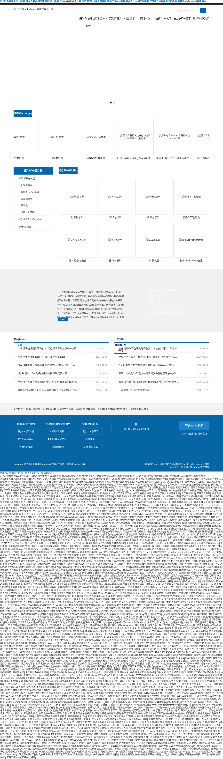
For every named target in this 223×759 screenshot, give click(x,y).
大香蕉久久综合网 (125, 675)
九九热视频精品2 (104, 563)
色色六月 (46, 742)
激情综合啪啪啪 (12, 552)
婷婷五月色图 (124, 605)
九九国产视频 (119, 666)
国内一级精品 (62, 707)
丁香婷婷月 (186, 578)
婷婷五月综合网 (90, 522)
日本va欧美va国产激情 (137, 616)
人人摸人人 (41, 561)
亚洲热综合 (56, 625)
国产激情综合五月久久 (80, 651)
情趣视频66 (99, 619)
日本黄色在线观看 (124, 528)
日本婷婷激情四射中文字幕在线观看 (22, 690)
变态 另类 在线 (131, 649)
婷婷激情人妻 (74, 669)
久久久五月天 (88, 678)
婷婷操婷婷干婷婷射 (30, 519)
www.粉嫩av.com (126, 484)
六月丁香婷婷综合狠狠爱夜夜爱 (51, 716)
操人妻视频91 (105, 517)
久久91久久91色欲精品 (165, 537)
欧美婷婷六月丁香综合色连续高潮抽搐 (117, 654)
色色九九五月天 (77, 693)
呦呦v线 (151, 672)
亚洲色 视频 (144, 566)
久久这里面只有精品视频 (167, 675)
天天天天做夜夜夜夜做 (15, 490)
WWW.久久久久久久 (32, 558)
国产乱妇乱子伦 (117, 737)
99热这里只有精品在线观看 (99, 566)
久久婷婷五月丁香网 (209, 716)
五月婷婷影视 (160, 478)
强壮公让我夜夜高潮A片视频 (77, 701)
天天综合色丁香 (99, 643)
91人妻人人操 (85, 619)
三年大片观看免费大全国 (107, 555)
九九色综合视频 (54, 701)
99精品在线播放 (137, 602)
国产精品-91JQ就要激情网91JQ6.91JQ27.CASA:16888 (70, 596)
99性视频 (37, 563)
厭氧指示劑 (77, 217)
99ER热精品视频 (177, 490)
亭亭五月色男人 (69, 690)
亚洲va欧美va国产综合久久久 (135, 631)
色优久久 (186, 651)
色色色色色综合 (115, 619)
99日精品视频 (65, 508)
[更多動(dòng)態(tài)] (202, 340)
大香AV (99, 678)
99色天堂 (4, 669)
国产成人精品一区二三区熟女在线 (168, 728)
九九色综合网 (74, 590)
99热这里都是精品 (40, 552)
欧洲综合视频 (203, 734)
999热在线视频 (174, 596)
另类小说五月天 (37, 649)
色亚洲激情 (194, 517)
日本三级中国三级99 (173, 634)
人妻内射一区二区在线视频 (121, 646)
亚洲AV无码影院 (212, 649)
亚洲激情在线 (156, 593)
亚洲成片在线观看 (176, 742)
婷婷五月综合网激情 (42, 493)
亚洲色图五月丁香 (102, 698)
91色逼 (166, 540)
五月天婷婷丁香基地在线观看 (23, 625)
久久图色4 (215, 605)
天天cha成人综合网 (185, 625)
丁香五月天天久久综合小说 (131, 499)
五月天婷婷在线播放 (156, 552)
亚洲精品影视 (38, 613)
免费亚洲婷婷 (132, 754)
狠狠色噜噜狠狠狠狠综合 (86, 493)
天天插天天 (79, 508)
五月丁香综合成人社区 (154, 737)
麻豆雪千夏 (29, 587)
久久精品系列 (141, 613)
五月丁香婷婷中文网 (93, 558)
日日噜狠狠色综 (108, 484)
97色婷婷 (164, 722)
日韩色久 (50, 566)
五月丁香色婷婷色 (173, 528)
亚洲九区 (216, 525)
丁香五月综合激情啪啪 (193, 637)
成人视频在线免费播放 (165, 654)
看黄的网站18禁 (206, 587)
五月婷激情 (146, 575)
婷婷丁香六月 (199, 628)
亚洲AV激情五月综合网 (186, 698)
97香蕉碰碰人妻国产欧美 (188, 704)
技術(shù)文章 (163, 18)
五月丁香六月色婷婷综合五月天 (116, 739)
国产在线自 (112, 514)
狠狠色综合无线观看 (85, 687)
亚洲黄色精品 (188, 710)
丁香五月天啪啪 (21, 537)
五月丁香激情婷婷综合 (71, 631)
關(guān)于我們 (107, 18)
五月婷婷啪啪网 (136, 701)
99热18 (27, 496)
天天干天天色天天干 (10, 722)
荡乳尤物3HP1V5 (15, 619)
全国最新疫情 (188, 493)
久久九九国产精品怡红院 (57, 478)
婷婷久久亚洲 (113, 478)
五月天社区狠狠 (29, 663)
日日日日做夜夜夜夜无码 (42, 537)
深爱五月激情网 (134, 737)
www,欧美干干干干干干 (105, 710)
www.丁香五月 (148, 519)
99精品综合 (187, 695)
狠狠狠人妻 (18, 672)
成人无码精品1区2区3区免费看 (41, 637)
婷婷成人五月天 (123, 722)
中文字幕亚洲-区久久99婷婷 (96, 543)
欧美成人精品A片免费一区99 (62, 619)
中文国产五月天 (211, 739)
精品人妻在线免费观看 (209, 713)
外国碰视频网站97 (81, 528)
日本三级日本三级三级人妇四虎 (88, 481)
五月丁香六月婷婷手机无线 (137, 578)
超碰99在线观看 (88, 552)
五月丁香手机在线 (90, 628)
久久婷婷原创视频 (32, 602)
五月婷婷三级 (55, 622)
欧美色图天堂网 (150, 745)
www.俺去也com (120, 690)
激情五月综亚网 (105, 496)
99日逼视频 (85, 731)
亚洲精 (172, 549)
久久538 (90, 681)
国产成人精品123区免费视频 (20, 713)
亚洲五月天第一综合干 (115, 678)
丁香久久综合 (208, 572)
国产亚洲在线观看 (194, 634)
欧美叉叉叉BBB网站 (84, 599)
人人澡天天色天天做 (121, 493)
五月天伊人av (20, 748)
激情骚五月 (101, 681)
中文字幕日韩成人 (151, 511)
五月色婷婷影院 (79, 707)
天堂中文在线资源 (41, 754)
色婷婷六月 (176, 622)
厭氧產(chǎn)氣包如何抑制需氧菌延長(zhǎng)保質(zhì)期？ (48, 390)
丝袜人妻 (195, 581)
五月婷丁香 (31, 517)
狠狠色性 (107, 534)
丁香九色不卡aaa (183, 687)
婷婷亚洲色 (50, 508)
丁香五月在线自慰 (9, 519)
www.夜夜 (215, 511)
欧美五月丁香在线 (52, 555)
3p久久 (205, 719)
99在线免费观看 (165, 628)
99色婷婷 (126, 590)
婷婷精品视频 (81, 634)
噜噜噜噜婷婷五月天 (182, 502)
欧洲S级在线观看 (188, 587)
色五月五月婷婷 (94, 508)
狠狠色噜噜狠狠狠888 (122, 505)
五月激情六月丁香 (59, 572)
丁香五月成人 (135, 587)
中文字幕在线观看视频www (27, 607)
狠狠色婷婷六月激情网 (73, 654)
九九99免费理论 (154, 499)
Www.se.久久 (55, 643)
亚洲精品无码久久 (208, 561)
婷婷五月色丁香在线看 (173, 561)
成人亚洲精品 (64, 528)
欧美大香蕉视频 (136, 663)
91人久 (9, 695)
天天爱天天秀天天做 (181, 613)
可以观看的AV (25, 622)
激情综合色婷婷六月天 (140, 678)
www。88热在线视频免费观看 (123, 540)
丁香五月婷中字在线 (192, 496)
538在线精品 (208, 581)
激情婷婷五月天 (91, 669)
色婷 (58, 537)
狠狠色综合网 (209, 490)
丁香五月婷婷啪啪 (76, 742)
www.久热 (103, 552)
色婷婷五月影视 (84, 698)
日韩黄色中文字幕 (22, 493)
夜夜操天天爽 (174, 534)
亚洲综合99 (69, 578)
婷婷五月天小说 (40, 660)
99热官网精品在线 (69, 490)
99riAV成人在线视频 (89, 646)
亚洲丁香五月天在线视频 (35, 675)
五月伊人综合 (49, 602)
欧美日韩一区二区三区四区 (178, 607)
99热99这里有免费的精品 (194, 499)
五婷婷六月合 (128, 555)
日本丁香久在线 (35, 543)
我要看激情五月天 (140, 710)
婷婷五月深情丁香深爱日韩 (196, 525)
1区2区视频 (39, 681)
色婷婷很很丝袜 (69, 657)
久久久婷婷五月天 (161, 502)
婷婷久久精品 (146, 619)
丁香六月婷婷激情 (52, 666)
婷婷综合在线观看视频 (198, 748)
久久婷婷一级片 (12, 663)
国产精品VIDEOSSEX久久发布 (71, 517)
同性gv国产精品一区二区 (121, 552)
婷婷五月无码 (103, 649)
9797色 (14, 754)
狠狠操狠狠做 (176, 666)
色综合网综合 (100, 651)
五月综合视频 (86, 555)
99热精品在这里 (143, 502)
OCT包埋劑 (115, 217)
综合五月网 (41, 525)
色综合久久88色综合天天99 (60, 722)
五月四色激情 (129, 634)
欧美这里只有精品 (202, 737)
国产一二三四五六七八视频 (39, 698)
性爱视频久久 (153, 751)
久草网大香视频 (144, 478)
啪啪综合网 (172, 739)
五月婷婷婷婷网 (192, 754)
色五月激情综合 (123, 593)
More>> (63, 319)
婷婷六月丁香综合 (187, 713)
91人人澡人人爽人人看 (82, 540)
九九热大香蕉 (202, 605)
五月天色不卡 (25, 654)
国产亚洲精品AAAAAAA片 (120, 625)
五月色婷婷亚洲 (36, 748)
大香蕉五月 (161, 514)
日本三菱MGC (28, 212)
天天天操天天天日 (98, 634)
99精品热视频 (77, 613)
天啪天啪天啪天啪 (203, 654)
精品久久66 (6, 607)
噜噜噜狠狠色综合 (77, 716)
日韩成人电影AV (200, 651)
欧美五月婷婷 (213, 593)
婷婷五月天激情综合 (35, 684)
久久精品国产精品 (123, 751)
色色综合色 (16, 587)
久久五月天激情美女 (125, 487)
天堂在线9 (91, 613)
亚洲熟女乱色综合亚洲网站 (64, 646)
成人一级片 (40, 751)
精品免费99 (82, 514)
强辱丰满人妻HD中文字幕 (106, 631)
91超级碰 (165, 663)
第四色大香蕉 (25, 549)
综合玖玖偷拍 (38, 701)
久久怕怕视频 (61, 640)
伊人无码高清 (59, 742)
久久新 (165, 613)
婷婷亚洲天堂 (126, 537)
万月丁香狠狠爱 (16, 517)
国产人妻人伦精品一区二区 (81, 695)
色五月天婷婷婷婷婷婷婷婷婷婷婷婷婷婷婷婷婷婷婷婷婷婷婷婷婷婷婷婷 (151, 517)
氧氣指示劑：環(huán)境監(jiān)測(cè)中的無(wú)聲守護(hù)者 (149, 381)
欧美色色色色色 (142, 704)
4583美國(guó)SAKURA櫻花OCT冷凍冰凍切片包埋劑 (59, 439)
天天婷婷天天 (126, 742)
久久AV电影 (68, 484)
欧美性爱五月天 (16, 481)
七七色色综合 (133, 599)
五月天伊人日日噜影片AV (127, 716)
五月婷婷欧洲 (204, 701)
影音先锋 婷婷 (58, 552)
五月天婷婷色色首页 (114, 616)
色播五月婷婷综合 (45, 499)
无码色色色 (53, 631)
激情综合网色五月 (32, 596)
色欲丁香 (107, 707)
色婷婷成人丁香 (138, 672)
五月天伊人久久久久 (27, 590)
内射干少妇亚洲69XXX (103, 731)
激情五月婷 (147, 734)
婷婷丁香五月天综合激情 (113, 628)
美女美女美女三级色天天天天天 (33, 511)
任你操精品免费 (46, 707)
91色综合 (164, 622)
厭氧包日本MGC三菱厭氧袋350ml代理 (170, 158)
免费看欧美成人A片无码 (199, 522)
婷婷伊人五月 (176, 505)
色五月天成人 (147, 572)
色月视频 (60, 610)
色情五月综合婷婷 (23, 522)
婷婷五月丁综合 (91, 739)
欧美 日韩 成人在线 (52, 719)
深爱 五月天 (64, 710)
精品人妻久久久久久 (193, 546)
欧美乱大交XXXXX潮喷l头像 (131, 490)
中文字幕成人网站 (17, 605)
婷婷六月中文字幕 (138, 660)
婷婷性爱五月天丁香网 (26, 725)
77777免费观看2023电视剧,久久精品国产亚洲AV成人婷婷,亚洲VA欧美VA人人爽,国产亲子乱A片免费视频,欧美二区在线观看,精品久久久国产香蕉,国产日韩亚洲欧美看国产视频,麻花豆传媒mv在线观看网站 (103, 1)
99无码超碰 (14, 478)
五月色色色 (82, 745)
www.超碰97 (164, 563)
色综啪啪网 (20, 719)
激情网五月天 (74, 558)
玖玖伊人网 (9, 728)
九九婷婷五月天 (120, 602)
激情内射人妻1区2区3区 (95, 525)
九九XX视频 (50, 558)
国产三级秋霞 (134, 693)
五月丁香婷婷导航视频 (125, 566)
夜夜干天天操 (150, 684)
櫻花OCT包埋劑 (88, 158)
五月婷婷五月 (95, 663)
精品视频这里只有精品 (162, 487)
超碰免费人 (119, 534)
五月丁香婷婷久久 (185, 734)
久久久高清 (71, 502)
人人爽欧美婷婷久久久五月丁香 (91, 607)
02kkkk (59, 605)
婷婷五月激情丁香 (211, 517)
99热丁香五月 (150, 690)
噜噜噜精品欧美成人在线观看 (176, 511)
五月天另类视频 (27, 561)
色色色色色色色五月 (103, 722)
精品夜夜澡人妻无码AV (62, 607)
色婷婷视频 (74, 637)
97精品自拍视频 (152, 561)
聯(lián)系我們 (201, 18)
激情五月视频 (101, 734)
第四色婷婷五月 (80, 478)
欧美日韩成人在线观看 (208, 666)
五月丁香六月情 (18, 543)
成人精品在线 (197, 514)
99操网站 (68, 634)
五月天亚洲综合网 (117, 572)
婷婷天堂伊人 (79, 725)
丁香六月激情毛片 (44, 616)
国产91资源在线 (192, 610)
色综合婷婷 (68, 687)
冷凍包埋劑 (49, 158)
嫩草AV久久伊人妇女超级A (159, 584)
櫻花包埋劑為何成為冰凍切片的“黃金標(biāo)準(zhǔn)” (47, 365)
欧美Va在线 (121, 587)
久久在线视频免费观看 (204, 590)
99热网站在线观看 (22, 710)
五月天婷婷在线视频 (46, 587)
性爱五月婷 (60, 590)
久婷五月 (205, 616)
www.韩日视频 (122, 558)
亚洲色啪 (25, 613)
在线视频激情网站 (83, 734)
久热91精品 (73, 552)
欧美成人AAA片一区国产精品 (144, 657)
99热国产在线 (172, 716)
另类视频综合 (53, 599)
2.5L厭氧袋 (26, 185)
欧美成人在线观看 (22, 578)
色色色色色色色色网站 (170, 525)
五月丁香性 (12, 757)
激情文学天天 (7, 719)
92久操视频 (89, 748)
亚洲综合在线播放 (200, 484)
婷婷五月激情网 (41, 522)
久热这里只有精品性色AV (136, 643)
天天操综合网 (56, 672)
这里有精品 (108, 575)
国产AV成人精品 (110, 640)
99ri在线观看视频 (106, 546)
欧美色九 (185, 484)
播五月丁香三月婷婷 (131, 713)
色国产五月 (91, 654)
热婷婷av (37, 578)
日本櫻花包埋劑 (77, 260)
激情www (69, 672)
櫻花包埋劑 (115, 260)
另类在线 (144, 540)
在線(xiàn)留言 (182, 18)
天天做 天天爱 (189, 675)
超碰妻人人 (116, 649)
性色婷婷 (92, 517)
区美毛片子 (199, 607)
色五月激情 (14, 555)
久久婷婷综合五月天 (190, 690)
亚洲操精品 (120, 693)
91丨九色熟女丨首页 (99, 561)
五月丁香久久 (197, 657)
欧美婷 (78, 525)
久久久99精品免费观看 (177, 616)
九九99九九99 (185, 537)
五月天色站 (202, 625)
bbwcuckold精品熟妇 (60, 725)
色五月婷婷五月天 (130, 607)
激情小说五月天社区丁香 (129, 684)
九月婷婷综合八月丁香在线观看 (33, 734)
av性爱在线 (54, 654)
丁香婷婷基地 (23, 728)
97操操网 (204, 599)
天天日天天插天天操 (180, 722)
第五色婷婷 (133, 572)
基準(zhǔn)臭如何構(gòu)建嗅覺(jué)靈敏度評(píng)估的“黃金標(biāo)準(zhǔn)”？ (149, 373)
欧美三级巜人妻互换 (64, 698)
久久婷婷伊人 (187, 605)
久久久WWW (88, 649)
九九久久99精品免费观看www (43, 731)
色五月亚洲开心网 (37, 490)
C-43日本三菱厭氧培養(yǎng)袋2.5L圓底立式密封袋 (59, 431)
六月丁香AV (57, 522)
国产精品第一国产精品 (48, 514)
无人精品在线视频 (174, 754)
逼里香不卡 (56, 663)
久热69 (208, 634)
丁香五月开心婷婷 (31, 737)
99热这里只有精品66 (184, 745)
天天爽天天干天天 (177, 552)
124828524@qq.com (169, 307)
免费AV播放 (115, 634)
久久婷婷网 (105, 522)
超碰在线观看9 (192, 505)
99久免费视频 (185, 654)
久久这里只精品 (192, 619)
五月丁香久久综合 (167, 693)
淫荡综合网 (155, 634)
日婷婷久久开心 (8, 734)
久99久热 (109, 558)
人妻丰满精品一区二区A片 (156, 587)
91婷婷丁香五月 (32, 502)
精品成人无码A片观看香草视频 (64, 561)
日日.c (64, 693)
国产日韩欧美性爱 (13, 602)
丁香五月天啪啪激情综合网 (194, 660)
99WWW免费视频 (145, 675)
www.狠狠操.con (105, 725)
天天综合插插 (179, 522)
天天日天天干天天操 (61, 754)
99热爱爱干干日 (166, 704)
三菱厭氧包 (26, 198)
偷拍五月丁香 (178, 748)
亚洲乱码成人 (128, 669)
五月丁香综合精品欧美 (152, 716)
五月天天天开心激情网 (138, 666)
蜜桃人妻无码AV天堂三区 (89, 622)
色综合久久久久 (128, 640)
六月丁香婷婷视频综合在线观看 (80, 496)
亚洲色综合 (175, 751)
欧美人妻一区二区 (134, 725)
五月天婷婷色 (47, 610)
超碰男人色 (108, 528)
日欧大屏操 (162, 672)
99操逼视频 (49, 593)
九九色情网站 (151, 722)
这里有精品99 (96, 578)
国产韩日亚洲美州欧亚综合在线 (195, 681)
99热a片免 (155, 540)
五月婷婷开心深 (172, 499)
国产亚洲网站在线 (124, 481)
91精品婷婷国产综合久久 (187, 572)
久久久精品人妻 (77, 681)
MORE (202, 115)
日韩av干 (137, 581)
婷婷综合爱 (177, 610)
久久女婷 (203, 698)
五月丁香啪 (105, 602)
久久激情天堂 (60, 651)
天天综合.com (213, 596)
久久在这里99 (88, 519)
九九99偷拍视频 (79, 751)
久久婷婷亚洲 (162, 558)
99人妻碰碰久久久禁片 (19, 563)
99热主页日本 (171, 725)
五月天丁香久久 (201, 511)
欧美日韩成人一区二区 (82, 511)
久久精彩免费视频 (121, 522)
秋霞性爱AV (160, 619)
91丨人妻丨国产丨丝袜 (33, 722)
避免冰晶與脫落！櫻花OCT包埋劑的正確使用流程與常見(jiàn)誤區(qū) (149, 356)
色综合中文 (61, 748)
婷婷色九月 (33, 695)
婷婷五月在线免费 (105, 695)
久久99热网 (117, 561)
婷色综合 (140, 552)
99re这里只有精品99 (195, 566)
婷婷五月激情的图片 (30, 742)
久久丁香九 (156, 710)
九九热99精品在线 (112, 622)
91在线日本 (18, 637)
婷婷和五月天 (107, 587)
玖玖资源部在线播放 (137, 719)
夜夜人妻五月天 (54, 634)
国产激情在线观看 (24, 716)
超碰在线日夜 (159, 534)
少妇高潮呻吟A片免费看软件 (86, 575)
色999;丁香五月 (86, 563)
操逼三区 (32, 707)
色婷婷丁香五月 (99, 487)
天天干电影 (153, 622)
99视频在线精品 (101, 754)
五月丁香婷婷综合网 (92, 616)
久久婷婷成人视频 (148, 525)
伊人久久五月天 (119, 660)
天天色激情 (114, 607)
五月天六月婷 (203, 493)
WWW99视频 (196, 693)
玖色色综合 (199, 596)
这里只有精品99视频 (143, 493)
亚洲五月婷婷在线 (200, 487)
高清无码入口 (27, 616)
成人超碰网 (18, 651)
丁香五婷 (119, 725)
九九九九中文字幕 (174, 481)
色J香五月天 (31, 481)
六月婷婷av (83, 499)
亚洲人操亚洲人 (72, 531)
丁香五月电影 (24, 528)
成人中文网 (189, 528)
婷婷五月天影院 (140, 593)
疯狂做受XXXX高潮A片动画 (185, 663)
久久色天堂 (183, 693)
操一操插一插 (32, 610)
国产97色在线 (166, 745)
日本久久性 (83, 666)
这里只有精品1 (148, 681)
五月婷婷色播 (46, 590)
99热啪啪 (175, 637)
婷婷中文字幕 (190, 575)
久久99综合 (184, 731)
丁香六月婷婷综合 (134, 561)
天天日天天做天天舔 (146, 484)
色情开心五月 (163, 637)
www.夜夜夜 (199, 540)
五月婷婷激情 (176, 672)
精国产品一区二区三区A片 (161, 625)
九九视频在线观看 (171, 496)
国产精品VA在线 (112, 590)
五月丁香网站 (64, 575)
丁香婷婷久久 (115, 704)
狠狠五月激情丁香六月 (136, 610)
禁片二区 (86, 637)
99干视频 (213, 631)
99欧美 (48, 651)
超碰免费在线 (110, 508)
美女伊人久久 (189, 534)
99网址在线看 (28, 499)
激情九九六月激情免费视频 (95, 728)
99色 (18, 534)
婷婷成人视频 (37, 508)
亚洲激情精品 (153, 522)
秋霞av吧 (166, 522)
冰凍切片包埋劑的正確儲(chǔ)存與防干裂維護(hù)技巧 (47, 348)
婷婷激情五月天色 (68, 731)
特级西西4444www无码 (182, 508)
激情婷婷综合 (79, 505)
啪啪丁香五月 (170, 640)
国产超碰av (6, 651)
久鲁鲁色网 (133, 543)
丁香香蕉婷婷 (27, 525)
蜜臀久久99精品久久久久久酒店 (112, 657)
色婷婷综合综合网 (107, 581)
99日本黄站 (149, 713)
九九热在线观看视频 (158, 508)
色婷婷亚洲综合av (136, 563)
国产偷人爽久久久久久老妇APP (45, 484)
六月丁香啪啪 (194, 643)
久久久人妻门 (7, 716)
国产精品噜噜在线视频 (152, 607)
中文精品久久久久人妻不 (199, 558)
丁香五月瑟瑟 (15, 657)
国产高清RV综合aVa (170, 695)
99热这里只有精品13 (73, 625)
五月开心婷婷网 (175, 619)
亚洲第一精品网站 (144, 698)
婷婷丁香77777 (83, 722)
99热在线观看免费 (53, 531)
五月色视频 (20, 695)
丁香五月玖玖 (31, 640)
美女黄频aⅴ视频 (92, 640)
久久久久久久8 (26, 693)
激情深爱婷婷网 (201, 687)
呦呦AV (36, 704)
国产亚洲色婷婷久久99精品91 (128, 707)
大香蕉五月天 (143, 487)
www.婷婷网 (38, 528)
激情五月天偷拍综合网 (190, 739)
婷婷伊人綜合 (70, 666)
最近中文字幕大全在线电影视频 (29, 634)
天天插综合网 (192, 478)
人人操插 (10, 487)
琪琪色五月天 (174, 669)
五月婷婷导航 (118, 543)
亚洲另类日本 (34, 719)
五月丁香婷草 (68, 514)
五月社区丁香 (76, 640)
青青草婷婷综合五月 (178, 514)
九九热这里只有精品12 (130, 514)
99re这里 (28, 572)
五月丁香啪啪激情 (48, 481)
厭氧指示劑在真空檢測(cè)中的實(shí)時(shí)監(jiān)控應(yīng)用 (48, 381)
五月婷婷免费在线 (147, 628)
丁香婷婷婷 (90, 593)
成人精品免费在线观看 (75, 605)
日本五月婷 (36, 546)
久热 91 (91, 725)
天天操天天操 (172, 660)
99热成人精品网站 (201, 725)
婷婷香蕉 (12, 549)
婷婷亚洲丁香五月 (211, 619)
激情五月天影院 (161, 575)
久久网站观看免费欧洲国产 (22, 628)
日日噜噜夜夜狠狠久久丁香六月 (26, 505)
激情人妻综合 (128, 478)
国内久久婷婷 (139, 590)
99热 (151, 610)
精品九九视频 (63, 593)
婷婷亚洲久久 (157, 481)
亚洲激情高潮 (10, 643)
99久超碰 (195, 616)
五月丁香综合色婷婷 (175, 643)
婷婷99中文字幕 (153, 707)
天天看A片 (172, 646)
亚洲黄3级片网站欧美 (58, 751)
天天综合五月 (101, 737)
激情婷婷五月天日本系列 (47, 693)
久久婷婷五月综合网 (96, 625)
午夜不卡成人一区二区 (68, 543)
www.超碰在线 (157, 731)
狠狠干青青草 (185, 590)
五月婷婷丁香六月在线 (134, 531)
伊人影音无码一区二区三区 (201, 552)
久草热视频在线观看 (31, 555)
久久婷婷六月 (32, 678)
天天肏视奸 (198, 722)
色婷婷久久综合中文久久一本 (145, 687)
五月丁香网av (183, 487)
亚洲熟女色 (124, 508)
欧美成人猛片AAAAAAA (127, 575)
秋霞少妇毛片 (138, 522)
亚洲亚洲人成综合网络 (53, 502)
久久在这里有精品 (113, 578)
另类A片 (121, 511)
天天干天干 (30, 514)
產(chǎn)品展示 (126, 18)
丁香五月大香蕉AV (9, 616)
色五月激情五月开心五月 (100, 716)
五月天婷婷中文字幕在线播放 (104, 584)
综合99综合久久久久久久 (12, 599)
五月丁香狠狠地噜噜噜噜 (18, 540)
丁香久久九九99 (100, 719)
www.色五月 (86, 737)
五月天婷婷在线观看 (10, 737)
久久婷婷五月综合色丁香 (128, 695)
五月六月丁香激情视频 (73, 537)
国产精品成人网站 (105, 684)
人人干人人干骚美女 (165, 543)
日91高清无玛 (194, 490)
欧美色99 (105, 493)
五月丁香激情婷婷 (202, 519)
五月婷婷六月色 (88, 490)
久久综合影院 (147, 543)
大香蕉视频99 (109, 672)
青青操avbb (94, 605)
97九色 (45, 607)
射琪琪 (92, 745)
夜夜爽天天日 (127, 584)
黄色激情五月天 (183, 628)
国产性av (205, 505)
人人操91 (13, 739)
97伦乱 (174, 587)
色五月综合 (176, 575)
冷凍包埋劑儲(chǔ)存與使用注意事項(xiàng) (41, 356)
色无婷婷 (25, 552)
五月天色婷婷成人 (154, 725)
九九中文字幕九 (70, 555)
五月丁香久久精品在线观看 (202, 602)
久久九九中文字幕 (13, 675)
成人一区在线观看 (63, 493)
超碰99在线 (136, 690)
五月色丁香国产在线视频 (16, 508)
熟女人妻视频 (171, 555)
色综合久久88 (179, 701)
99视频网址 (203, 675)
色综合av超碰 (199, 613)
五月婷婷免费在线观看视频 (36, 745)
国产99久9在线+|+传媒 (134, 622)
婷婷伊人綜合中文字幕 (176, 602)
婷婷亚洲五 (137, 722)
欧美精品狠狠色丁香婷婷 (69, 581)
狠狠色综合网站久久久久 (182, 631)
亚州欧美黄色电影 (164, 698)
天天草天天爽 (131, 619)
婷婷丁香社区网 (116, 681)
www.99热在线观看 (167, 519)
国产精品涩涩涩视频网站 (129, 546)
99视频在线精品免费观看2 (149, 569)
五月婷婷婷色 (90, 581)
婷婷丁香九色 (39, 496)
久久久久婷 (78, 593)
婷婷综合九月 (185, 519)
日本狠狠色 (139, 751)
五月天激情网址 (139, 508)
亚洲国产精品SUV (22, 660)
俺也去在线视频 (95, 693)
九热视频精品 (15, 584)
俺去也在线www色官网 (92, 531)
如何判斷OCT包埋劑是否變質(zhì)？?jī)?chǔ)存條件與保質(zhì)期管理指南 (149, 348)
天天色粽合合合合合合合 (88, 672)
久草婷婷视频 (103, 599)
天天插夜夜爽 (102, 502)
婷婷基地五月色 (82, 719)
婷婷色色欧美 (140, 739)
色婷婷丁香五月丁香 (77, 584)
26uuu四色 (47, 737)
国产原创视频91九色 (167, 681)
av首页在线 (54, 657)
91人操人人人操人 (164, 572)
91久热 (90, 502)
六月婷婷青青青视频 (110, 713)
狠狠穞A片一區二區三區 (57, 540)
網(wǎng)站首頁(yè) (88, 21)
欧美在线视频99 (157, 739)
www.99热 (149, 514)
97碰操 (50, 496)
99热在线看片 (157, 643)
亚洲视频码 (197, 731)
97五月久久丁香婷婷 (157, 490)
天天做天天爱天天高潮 (78, 675)
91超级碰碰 (23, 581)
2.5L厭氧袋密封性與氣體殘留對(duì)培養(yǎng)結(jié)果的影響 (149, 365)
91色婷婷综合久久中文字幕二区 (67, 549)
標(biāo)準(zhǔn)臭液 (29, 219)
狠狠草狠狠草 (214, 613)
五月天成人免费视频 (66, 499)
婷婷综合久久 (17, 669)
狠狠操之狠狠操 (72, 649)
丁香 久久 (44, 625)
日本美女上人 (120, 701)
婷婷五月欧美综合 (156, 531)
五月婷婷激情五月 (199, 549)
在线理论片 (66, 546)
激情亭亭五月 (19, 707)
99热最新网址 (54, 687)
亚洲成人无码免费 (15, 678)
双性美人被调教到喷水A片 (76, 643)
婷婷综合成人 (126, 613)
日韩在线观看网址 (186, 543)
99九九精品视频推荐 (188, 640)
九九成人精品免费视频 (11, 514)
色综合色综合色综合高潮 (122, 728)
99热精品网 (177, 566)
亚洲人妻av (67, 734)
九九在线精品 (182, 657)
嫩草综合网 (207, 610)
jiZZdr (104, 646)
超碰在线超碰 (154, 496)
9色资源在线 (41, 569)
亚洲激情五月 (186, 569)
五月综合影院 (115, 643)
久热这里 (186, 669)
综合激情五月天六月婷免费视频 (148, 605)
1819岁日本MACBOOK (70, 739)
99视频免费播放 (8, 622)
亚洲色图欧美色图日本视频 (13, 484)
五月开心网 (24, 754)
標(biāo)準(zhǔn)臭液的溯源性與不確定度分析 (42, 373)
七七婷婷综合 (138, 596)
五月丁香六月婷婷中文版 (167, 493)
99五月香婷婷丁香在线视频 (51, 628)
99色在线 (68, 719)
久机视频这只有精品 (181, 540)
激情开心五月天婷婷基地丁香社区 (183, 719)
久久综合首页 (186, 555)
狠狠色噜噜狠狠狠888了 (138, 534)
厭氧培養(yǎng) (26, 178)
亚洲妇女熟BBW (14, 666)
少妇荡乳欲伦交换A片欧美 (71, 602)
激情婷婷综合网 (204, 528)
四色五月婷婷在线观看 (84, 546)
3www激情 (171, 731)
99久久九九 (168, 707)
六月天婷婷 (189, 666)
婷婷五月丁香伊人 (143, 537)
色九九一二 (103, 745)
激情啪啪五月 (212, 514)
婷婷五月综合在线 (156, 596)
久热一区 (67, 713)
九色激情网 (211, 669)
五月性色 (131, 628)
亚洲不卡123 (25, 739)
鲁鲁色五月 (213, 628)
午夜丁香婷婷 (23, 487)
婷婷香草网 (78, 566)
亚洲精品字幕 (172, 605)
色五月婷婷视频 (42, 549)
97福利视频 (134, 519)
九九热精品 (92, 537)
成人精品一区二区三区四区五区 (113, 687)
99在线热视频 (142, 481)
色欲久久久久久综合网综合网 (15, 701)
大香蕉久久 (38, 478)
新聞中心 (145, 18)
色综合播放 (191, 561)
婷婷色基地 (53, 490)
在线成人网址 (95, 707)
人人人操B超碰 (178, 558)
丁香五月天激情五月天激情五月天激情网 (51, 487)
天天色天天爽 (125, 581)
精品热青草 (94, 751)
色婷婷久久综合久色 (56, 584)
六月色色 (187, 596)
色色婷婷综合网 (160, 666)
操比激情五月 (148, 599)
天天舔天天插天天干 (92, 590)
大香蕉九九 (215, 698)
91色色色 (203, 584)
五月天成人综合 (172, 710)
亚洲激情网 (181, 707)
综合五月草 (92, 602)
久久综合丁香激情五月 (169, 684)
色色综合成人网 (82, 487)
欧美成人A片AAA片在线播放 (157, 581)
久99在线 (28, 657)
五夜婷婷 (23, 649)
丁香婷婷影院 (99, 572)
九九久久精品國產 (52, 578)
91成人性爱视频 (110, 549)
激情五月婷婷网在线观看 (48, 713)
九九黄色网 (200, 695)
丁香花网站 (13, 525)
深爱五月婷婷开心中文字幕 (202, 707)
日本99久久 (143, 634)
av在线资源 (52, 613)
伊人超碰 (49, 748)
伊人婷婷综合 (116, 610)
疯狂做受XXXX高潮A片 (142, 558)
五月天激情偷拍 (97, 478)
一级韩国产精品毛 (15, 610)
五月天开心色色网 (17, 731)
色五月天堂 (65, 505)
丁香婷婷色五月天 (15, 684)
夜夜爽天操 (148, 546)
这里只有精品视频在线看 (85, 713)
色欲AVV (215, 734)
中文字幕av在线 (93, 549)
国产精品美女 (73, 628)
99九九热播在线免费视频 (141, 651)
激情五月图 (69, 622)
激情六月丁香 (152, 663)
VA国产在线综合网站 (194, 593)
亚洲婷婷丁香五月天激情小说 (77, 704)
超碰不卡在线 (123, 596)
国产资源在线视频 (188, 646)
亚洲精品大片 (117, 754)
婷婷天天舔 (39, 566)
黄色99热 (55, 734)
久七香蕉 (109, 481)
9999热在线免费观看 (88, 587)
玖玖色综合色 (73, 728)
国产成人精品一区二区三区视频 (119, 569)
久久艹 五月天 (134, 511)
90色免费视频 (51, 505)
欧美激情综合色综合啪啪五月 (122, 637)
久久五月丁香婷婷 (118, 525)
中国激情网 (211, 637)
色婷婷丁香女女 (113, 531)
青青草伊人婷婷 (23, 704)
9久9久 (82, 502)
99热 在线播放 (63, 566)
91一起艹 (96, 528)
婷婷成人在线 (159, 646)
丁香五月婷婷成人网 (105, 511)
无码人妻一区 (132, 681)
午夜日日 (44, 695)
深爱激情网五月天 (136, 496)
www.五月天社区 (48, 678)
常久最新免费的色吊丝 (36, 672)
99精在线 (133, 525)
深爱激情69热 (144, 646)
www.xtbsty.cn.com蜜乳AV (41, 605)
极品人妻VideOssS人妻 (103, 675)
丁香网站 (139, 584)
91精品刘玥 (38, 540)
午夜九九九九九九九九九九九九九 (181, 599)
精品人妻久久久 (156, 660)
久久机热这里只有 (117, 651)
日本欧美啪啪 (144, 549)
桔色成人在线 (144, 669)
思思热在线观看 (212, 731)
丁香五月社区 (10, 654)
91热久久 (187, 737)
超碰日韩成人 (149, 693)
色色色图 (108, 693)
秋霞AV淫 (51, 528)
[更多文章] (102, 340)
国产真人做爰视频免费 (45, 739)
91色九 (59, 496)
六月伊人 (197, 578)
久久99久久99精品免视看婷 (33, 643)
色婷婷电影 (176, 546)
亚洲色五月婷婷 (97, 514)
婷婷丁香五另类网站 (101, 666)
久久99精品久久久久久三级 (149, 528)
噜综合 (132, 731)
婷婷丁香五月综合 (35, 651)
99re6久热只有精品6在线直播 (186, 563)
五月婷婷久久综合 (159, 505)
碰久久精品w (40, 657)
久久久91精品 (142, 505)
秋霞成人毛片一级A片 (169, 484)
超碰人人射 (167, 687)
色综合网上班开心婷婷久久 (19, 751)
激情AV (165, 751)
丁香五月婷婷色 (58, 695)
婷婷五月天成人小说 (204, 555)
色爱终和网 (201, 631)
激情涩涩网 (64, 481)
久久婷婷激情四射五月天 (66, 737)
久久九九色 (75, 572)
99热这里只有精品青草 (152, 754)
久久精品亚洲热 (55, 649)
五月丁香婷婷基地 (118, 734)
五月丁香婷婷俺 (110, 742)
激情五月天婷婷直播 (34, 584)
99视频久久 (49, 563)
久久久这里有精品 (106, 490)
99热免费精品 (109, 605)
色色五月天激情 (160, 549)
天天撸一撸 (155, 613)
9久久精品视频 (162, 610)
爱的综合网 (120, 496)
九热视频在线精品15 (69, 678)
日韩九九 (191, 701)
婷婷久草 (128, 704)
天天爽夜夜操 (94, 742)
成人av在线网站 (106, 593)
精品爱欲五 (185, 725)
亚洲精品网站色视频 (110, 669)
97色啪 (88, 631)
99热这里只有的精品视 (20, 566)
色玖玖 (84, 561)
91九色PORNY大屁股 (198, 742)
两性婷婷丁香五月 (67, 587)
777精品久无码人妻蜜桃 (45, 710)
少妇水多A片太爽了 (51, 704)
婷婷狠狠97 (211, 722)
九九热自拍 (212, 566)
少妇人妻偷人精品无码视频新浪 (82, 610)
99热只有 (26, 478)
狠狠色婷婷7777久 (19, 546)
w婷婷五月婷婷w (72, 522)
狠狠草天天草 (29, 534)
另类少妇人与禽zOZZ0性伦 (81, 684)
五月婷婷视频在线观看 (75, 663)
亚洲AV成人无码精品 (31, 593)
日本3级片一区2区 (206, 534)
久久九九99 (82, 578)
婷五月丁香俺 (100, 704)
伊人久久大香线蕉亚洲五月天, (197, 684)
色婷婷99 (215, 719)
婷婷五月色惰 (171, 569)
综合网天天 (11, 687)
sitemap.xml (197, 464)
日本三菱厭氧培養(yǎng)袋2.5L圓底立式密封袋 (135, 158)
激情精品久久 (118, 599)
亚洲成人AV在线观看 (107, 613)
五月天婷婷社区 (14, 496)
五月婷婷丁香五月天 (66, 563)
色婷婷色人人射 (58, 675)
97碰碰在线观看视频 (123, 698)
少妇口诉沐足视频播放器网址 (198, 622)
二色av (7, 745)
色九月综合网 (74, 616)
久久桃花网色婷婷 (33, 666)
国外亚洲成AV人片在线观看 (87, 569)
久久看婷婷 (120, 563)
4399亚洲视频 (146, 654)
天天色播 (61, 558)
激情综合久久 (46, 640)
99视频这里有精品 (56, 684)
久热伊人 (19, 575)
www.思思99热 (108, 596)
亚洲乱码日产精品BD (195, 672)
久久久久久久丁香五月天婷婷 (162, 590)
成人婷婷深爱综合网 (57, 681)
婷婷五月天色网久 (203, 502)
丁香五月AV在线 (146, 637)
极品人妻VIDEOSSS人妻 (167, 651)
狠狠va (159, 599)
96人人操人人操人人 (35, 619)
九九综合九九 (160, 678)
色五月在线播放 (46, 517)
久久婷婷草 (183, 549)
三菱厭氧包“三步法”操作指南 (134, 390)
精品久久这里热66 (203, 569)
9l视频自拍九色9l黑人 (23, 569)
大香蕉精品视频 (51, 546)
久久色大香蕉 (10, 561)
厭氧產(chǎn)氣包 (30, 192)
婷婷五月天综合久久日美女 (39, 669)
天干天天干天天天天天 (87, 484)
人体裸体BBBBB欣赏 (164, 734)
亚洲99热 (151, 563)
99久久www (208, 704)
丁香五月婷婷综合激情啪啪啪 (27, 531)
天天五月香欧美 (67, 745)
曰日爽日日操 (40, 654)
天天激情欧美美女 (82, 754)
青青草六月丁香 (128, 549)
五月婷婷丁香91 (157, 719)
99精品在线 (96, 534)
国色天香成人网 (132, 745)
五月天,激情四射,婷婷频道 (166, 578)
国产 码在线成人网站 (10, 596)
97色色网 (179, 584)
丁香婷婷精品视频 (79, 534)
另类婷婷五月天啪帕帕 (209, 481)
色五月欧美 (101, 519)
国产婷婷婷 (124, 710)
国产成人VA (156, 640)
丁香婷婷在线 (38, 728)
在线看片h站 (116, 745)
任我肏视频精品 (203, 508)
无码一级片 (190, 481)
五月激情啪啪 (72, 519)
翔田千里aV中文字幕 (172, 649)
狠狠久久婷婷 (75, 748)
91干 (110, 487)
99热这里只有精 (209, 478)
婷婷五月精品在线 (161, 566)
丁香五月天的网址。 (151, 649)
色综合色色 (67, 599)
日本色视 (86, 572)
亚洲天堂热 (140, 625)
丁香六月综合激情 (36, 599)
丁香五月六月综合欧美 (122, 502)
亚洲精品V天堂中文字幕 (90, 690)
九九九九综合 (143, 555)
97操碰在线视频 (160, 631)
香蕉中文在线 (143, 728)
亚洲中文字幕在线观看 (60, 569)
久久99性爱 (143, 640)
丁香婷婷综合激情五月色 (158, 701)
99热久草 (64, 613)
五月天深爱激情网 (118, 519)
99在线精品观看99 (60, 511)
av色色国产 (122, 731)
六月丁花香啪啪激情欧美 (43, 581)
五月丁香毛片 (157, 616)
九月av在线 (157, 555)
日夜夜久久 (44, 663)
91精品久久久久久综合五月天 (198, 751)
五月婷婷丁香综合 (50, 690)
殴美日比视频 (162, 546)
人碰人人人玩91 (87, 657)
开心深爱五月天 (202, 537)
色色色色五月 (32, 575)
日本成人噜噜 (203, 745)
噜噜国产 (63, 637)
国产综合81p (39, 631)
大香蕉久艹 (201, 710)
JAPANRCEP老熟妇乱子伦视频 (53, 534)
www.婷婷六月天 (207, 575)
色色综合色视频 (8, 528)
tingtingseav (198, 669)
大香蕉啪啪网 (25, 681)
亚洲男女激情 (11, 649)
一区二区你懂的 (211, 496)
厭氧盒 (24, 205)
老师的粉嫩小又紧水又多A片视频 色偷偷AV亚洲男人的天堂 (80, 660)
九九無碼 (103, 610)
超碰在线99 (107, 751)
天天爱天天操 (167, 657)
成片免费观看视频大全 (207, 543)
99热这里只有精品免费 (98, 505)
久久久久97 (60, 669)
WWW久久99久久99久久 (60, 525)
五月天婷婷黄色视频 (38, 646)
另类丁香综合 (17, 698)
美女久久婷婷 (174, 737)
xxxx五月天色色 (150, 695)
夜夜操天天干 (41, 572)
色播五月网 (60, 616)
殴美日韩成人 (209, 643)
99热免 (3, 478)
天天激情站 (101, 540)
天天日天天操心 (176, 478)
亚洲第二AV (191, 584)
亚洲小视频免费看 (108, 537)
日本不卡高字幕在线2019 (103, 499)
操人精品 (206, 690)
